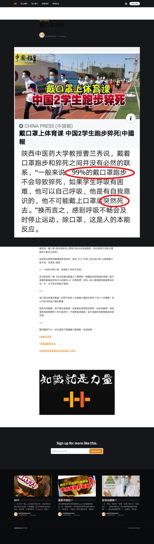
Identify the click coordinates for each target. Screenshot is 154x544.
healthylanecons (52, 34)
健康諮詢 (45, 3)
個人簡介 (34, 3)
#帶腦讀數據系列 (47, 343)
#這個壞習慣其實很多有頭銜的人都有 (57, 350)
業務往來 (55, 3)
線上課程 (24, 3)
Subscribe (134, 4)
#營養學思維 (45, 336)
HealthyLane (18, 528)
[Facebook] (126, 3)
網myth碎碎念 (44, 21)
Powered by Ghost (134, 528)
